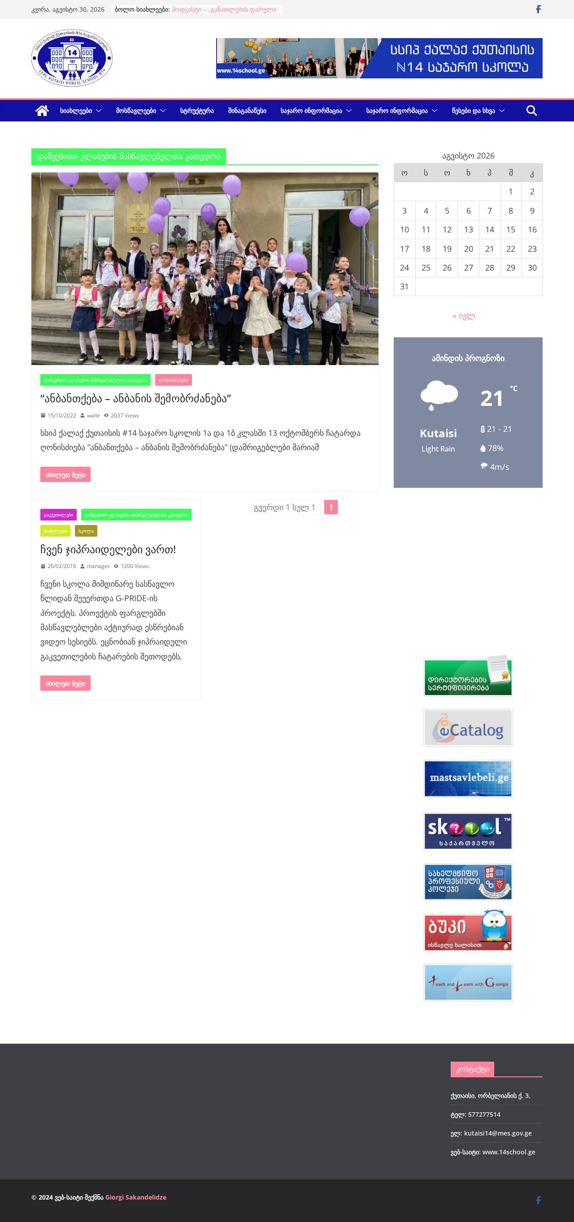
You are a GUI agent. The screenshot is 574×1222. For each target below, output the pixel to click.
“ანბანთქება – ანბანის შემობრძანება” (135, 398)
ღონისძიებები (173, 380)
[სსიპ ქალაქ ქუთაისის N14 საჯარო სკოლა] (42, 110)
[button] (97, 110)
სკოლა (86, 531)
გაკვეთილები (58, 515)
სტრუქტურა (197, 110)
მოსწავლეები (136, 110)
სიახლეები (76, 110)
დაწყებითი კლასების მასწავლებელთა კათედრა (95, 380)
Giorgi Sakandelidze (135, 1197)
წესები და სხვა (473, 110)
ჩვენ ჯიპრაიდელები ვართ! (108, 549)
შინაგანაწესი (247, 110)
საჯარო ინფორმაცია (311, 110)
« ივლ (463, 315)
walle (93, 415)
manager (98, 566)
